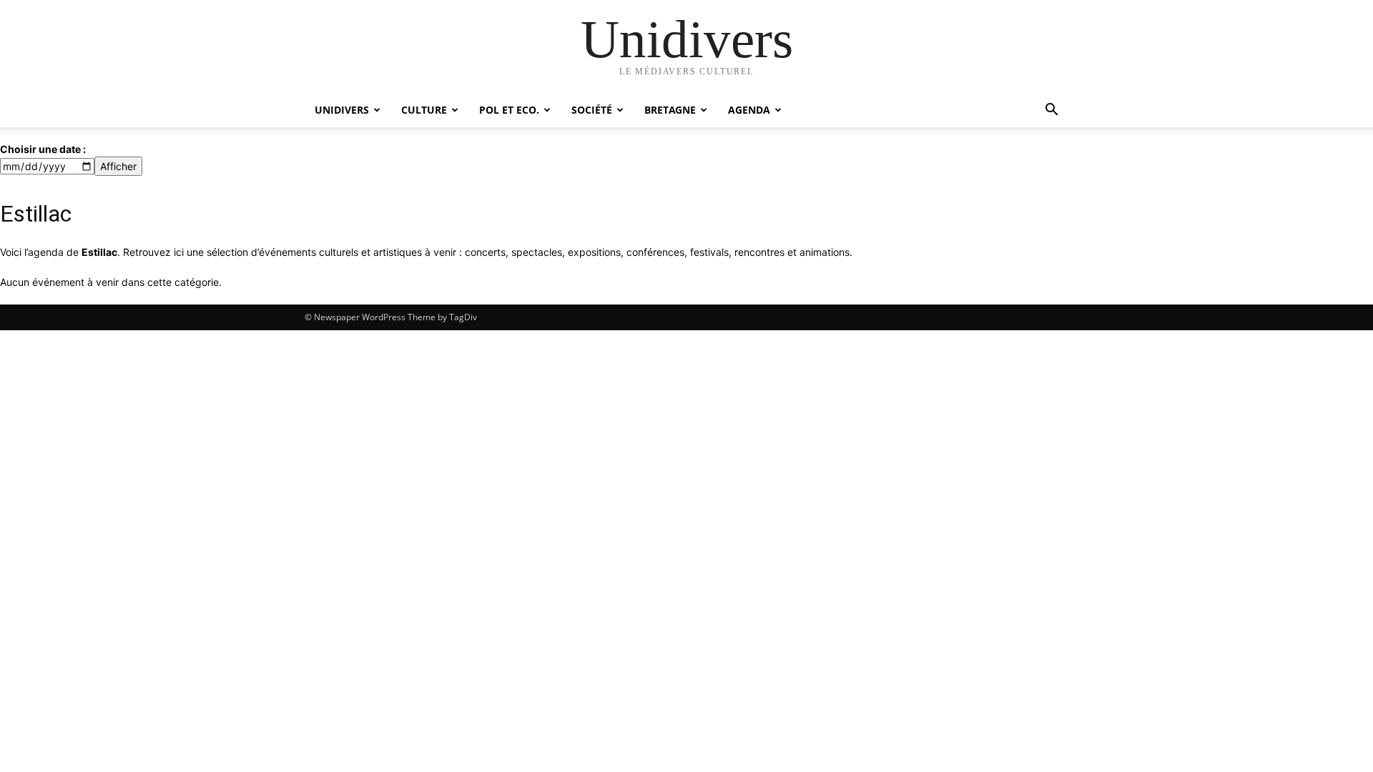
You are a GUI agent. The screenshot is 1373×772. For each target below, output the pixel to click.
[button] (1051, 111)
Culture (424, 110)
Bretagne (670, 110)
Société (591, 110)
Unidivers (342, 110)
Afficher (118, 166)
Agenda (749, 110)
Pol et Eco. (509, 110)
